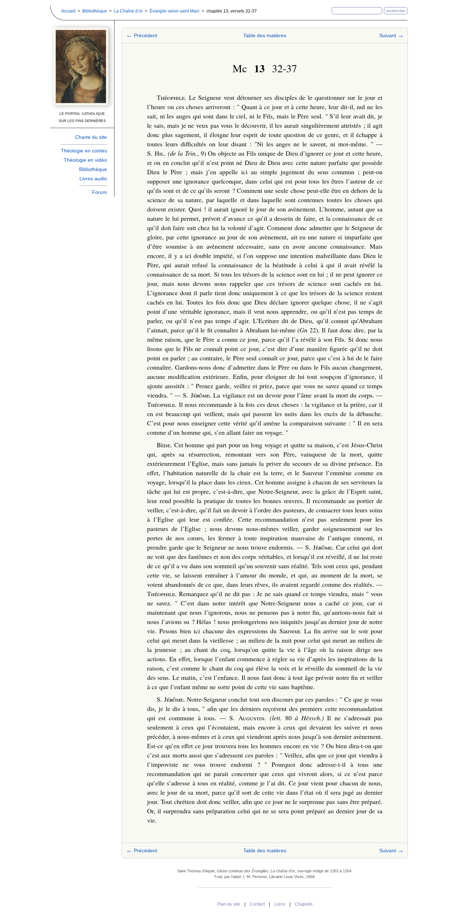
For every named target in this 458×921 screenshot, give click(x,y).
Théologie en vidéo (85, 160)
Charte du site (91, 137)
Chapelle (304, 904)
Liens (279, 904)
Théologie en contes (84, 151)
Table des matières (264, 35)
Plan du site (228, 904)
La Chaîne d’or (128, 11)
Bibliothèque (94, 11)
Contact (257, 904)
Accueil (68, 11)
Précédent (141, 35)
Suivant (391, 35)
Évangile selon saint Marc (175, 11)
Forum (99, 192)
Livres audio (93, 178)
